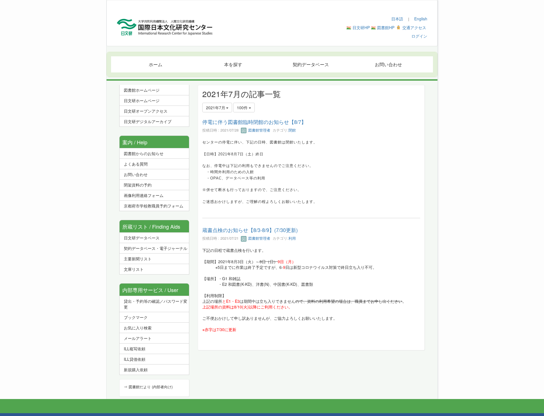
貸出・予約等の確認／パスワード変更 (155, 304)
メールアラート (138, 338)
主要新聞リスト (138, 258)
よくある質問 (136, 164)
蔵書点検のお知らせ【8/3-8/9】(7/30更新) (250, 229)
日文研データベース (142, 238)
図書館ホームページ (142, 90)
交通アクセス (414, 27)
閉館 (292, 130)
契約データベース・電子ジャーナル (155, 248)
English (420, 19)
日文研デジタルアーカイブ (147, 121)
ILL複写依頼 (134, 348)
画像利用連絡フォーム (143, 195)
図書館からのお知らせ (143, 153)
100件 (243, 107)
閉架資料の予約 (138, 185)
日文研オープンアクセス (145, 111)
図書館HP (385, 27)
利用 (292, 238)
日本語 (397, 19)
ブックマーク (136, 317)
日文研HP (361, 27)
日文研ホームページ (142, 100)
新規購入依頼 (136, 369)
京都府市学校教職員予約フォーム (153, 206)
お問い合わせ (136, 174)
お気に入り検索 (138, 328)
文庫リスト (134, 269)
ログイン (419, 36)
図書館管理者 (258, 130)
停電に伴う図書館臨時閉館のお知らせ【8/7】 (254, 121)
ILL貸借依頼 (134, 359)
